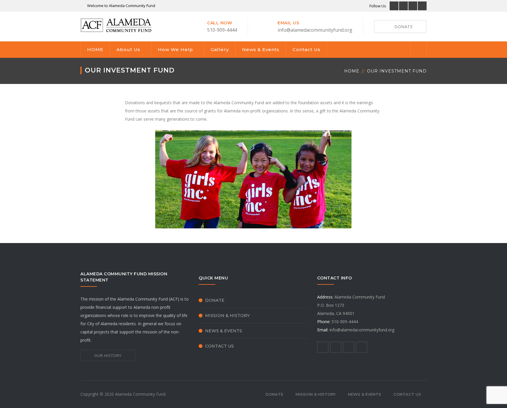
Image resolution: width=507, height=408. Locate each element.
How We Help (175, 49)
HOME (95, 49)
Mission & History (227, 315)
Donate (214, 300)
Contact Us (306, 49)
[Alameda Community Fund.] (116, 25)
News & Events (260, 49)
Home (351, 71)
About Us (128, 49)
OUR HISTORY (107, 355)
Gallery (220, 49)
